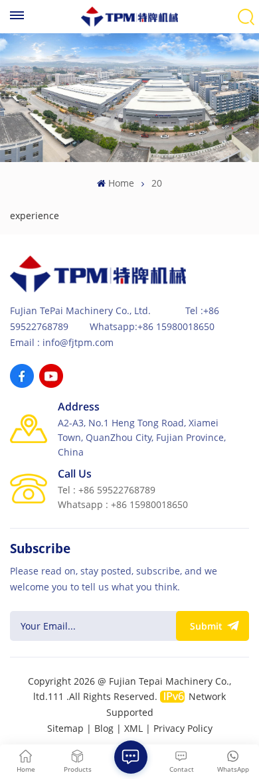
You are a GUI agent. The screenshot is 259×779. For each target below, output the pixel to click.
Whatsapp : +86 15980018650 (123, 504)
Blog (104, 728)
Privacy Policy (183, 728)
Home (120, 183)
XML (133, 728)
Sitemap (65, 728)
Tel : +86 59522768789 (106, 489)
